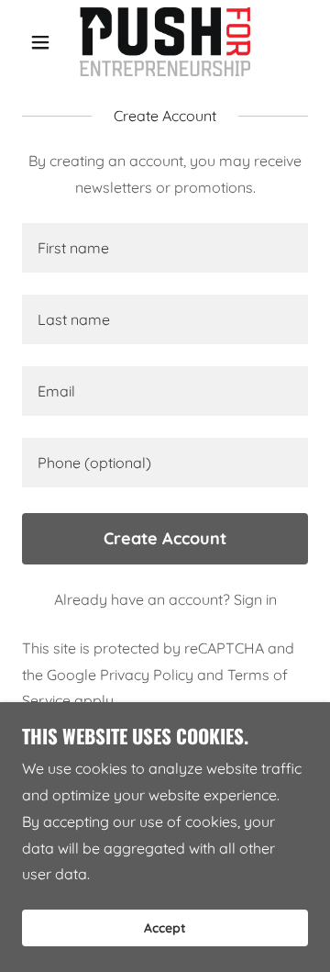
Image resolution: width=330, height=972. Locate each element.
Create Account (165, 538)
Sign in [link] (255, 599)
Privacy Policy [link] (146, 674)
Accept (165, 928)
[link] (165, 41)
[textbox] (165, 248)
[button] (43, 42)
